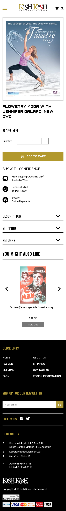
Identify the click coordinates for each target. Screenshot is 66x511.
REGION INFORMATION (47, 376)
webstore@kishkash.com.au (24, 451)
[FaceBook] (21, 418)
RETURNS (8, 369)
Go (59, 404)
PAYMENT (9, 363)
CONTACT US (41, 369)
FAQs (6, 376)
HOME (6, 357)
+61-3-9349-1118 (22, 467)
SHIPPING (39, 363)
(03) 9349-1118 (22, 463)
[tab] (33, 216)
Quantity (7, 141)
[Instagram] (28, 418)
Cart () (56, 8)
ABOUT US (39, 357)
